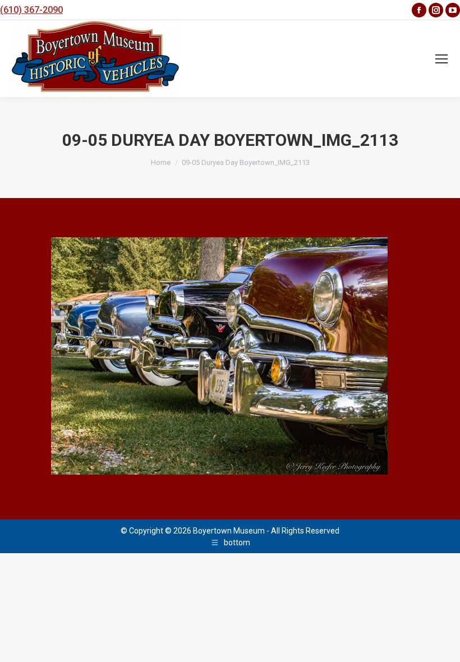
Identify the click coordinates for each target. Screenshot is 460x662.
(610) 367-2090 (31, 9)
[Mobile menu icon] (441, 59)
